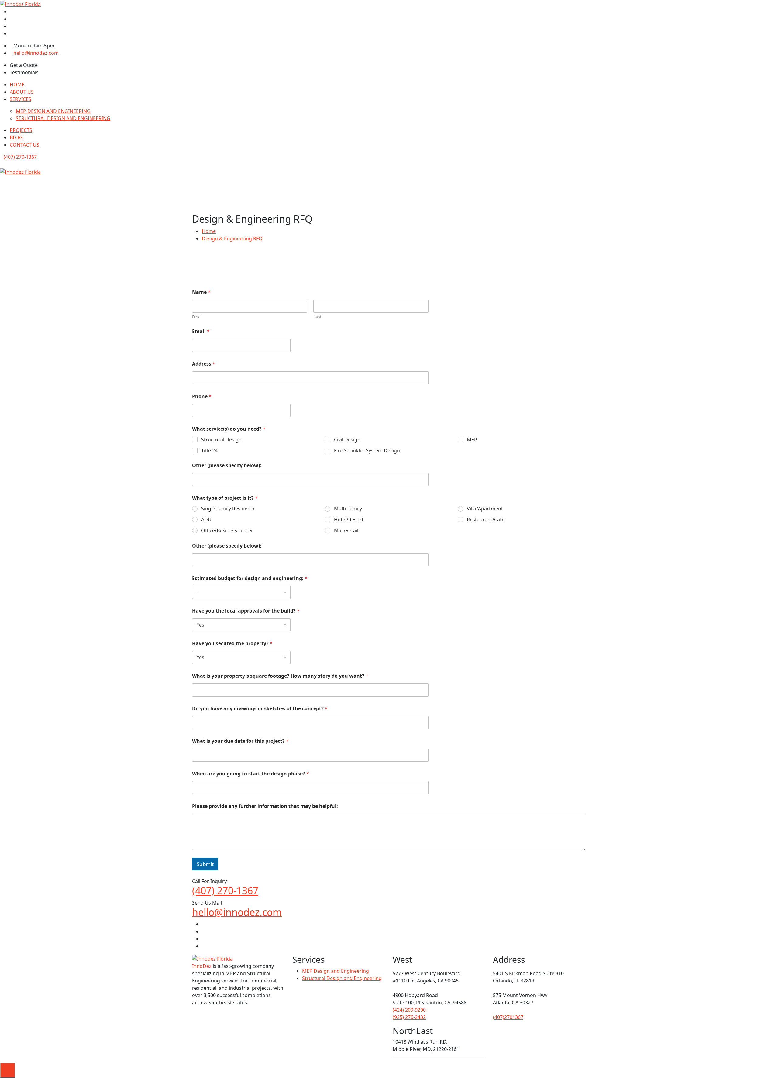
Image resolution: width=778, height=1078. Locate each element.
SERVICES (20, 99)
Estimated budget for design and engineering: (250, 578)
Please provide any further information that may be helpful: (265, 806)
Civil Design (347, 439)
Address (203, 364)
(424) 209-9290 (409, 1010)
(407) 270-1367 (20, 157)
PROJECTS (21, 130)
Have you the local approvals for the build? (246, 611)
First (196, 316)
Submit (205, 864)
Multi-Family (348, 509)
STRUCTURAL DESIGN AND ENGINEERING (63, 118)
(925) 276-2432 (409, 1017)
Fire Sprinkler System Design (367, 450)
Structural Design (221, 439)
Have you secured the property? (232, 643)
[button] (2, 179)
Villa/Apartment (485, 509)
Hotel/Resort (348, 519)
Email (201, 331)
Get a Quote (24, 65)
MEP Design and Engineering (335, 971)
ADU (206, 519)
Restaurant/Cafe (485, 519)
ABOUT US (22, 92)
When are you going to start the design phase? (250, 774)
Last (317, 316)
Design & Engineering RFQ (232, 238)
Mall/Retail (346, 530)
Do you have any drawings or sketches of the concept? (260, 708)
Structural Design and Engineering (342, 978)
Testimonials (24, 72)
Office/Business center (227, 530)
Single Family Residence (228, 509)
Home (209, 231)
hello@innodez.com (36, 53)
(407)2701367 (508, 1017)
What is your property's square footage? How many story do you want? (280, 676)
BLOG (16, 137)
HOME (17, 84)
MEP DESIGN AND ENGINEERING (53, 111)
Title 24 (209, 450)
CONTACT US (24, 144)
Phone (202, 396)
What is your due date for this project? (240, 741)
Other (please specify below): (226, 465)
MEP (472, 439)
